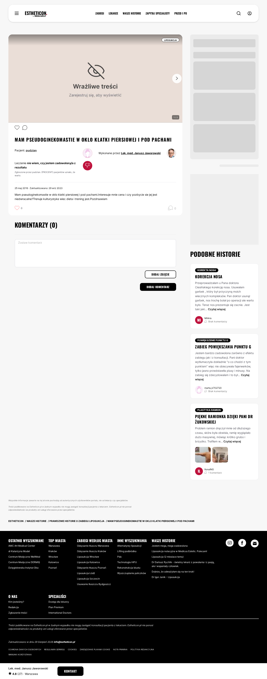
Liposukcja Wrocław (88, 556)
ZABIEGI (99, 13)
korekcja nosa (208, 276)
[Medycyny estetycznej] (36, 14)
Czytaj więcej (217, 309)
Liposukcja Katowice (88, 562)
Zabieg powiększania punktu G (223, 347)
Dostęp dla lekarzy (58, 601)
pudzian (31, 150)
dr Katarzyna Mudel (19, 551)
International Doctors (59, 612)
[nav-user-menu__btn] (249, 13)
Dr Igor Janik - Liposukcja (166, 577)
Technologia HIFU (127, 562)
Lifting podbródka (126, 551)
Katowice (53, 562)
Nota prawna (120, 649)
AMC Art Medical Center (21, 545)
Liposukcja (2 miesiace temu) (168, 556)
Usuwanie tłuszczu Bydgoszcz (94, 584)
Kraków (52, 551)
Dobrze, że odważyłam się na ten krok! (173, 571)
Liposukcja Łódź (86, 573)
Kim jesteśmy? (16, 601)
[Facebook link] (242, 544)
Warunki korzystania (20, 654)
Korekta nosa (206, 270)
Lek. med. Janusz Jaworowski (141, 153)
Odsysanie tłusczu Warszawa (93, 545)
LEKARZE (113, 13)
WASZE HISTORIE (132, 13)
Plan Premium (56, 607)
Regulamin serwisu (54, 649)
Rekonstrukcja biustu (128, 567)
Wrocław (53, 556)
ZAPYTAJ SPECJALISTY (158, 13)
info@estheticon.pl (64, 641)
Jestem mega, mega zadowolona (170, 545)
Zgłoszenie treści (17, 612)
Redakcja (13, 607)
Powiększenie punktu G (212, 340)
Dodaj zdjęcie (160, 274)
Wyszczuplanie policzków (131, 573)
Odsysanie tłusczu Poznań (91, 567)
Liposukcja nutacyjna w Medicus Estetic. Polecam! (179, 551)
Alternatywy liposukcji (129, 545)
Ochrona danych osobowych (24, 649)
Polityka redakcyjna (142, 649)
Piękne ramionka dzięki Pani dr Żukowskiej (224, 419)
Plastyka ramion (209, 410)
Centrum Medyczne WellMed (24, 556)
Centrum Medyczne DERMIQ (24, 562)
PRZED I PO (180, 13)
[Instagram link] (230, 544)
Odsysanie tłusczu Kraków (91, 551)
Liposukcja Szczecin (88, 578)
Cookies (72, 649)
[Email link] (255, 543)
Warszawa (54, 545)
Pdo (119, 556)
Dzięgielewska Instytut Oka (23, 567)
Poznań (52, 567)
